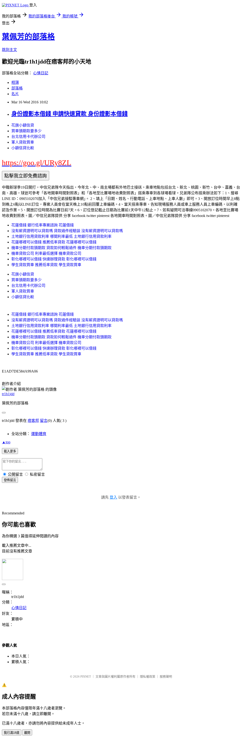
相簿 (15, 83)
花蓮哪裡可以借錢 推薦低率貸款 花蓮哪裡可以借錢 (53, 242)
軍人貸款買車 (22, 142)
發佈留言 (10, 480)
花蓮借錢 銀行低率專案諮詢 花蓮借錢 (42, 225)
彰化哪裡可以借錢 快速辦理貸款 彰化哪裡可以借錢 (53, 259)
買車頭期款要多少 (26, 131)
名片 (15, 94)
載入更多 (10, 451)
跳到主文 (9, 50)
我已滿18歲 (11, 732)
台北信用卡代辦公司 (28, 137)
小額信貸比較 (22, 148)
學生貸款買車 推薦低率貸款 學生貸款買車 (46, 265)
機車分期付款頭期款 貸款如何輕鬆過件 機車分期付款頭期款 (61, 248)
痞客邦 (33, 421)
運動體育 (38, 434)
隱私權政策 (147, 676)
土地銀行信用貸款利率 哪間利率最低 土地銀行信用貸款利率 (61, 236)
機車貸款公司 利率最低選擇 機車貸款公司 (46, 253)
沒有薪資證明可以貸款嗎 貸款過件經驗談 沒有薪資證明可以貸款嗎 (67, 231)
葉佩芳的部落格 (28, 36)
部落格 (17, 88)
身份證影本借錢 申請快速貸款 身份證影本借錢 (69, 114)
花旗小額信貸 (22, 125)
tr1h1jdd (8, 394)
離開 (27, 732)
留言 (44, 421)
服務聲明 (166, 676)
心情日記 (40, 73)
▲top (6, 442)
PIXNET (85, 676)
